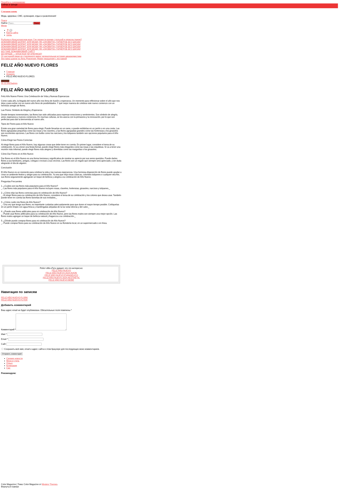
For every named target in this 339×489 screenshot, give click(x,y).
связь (9, 35)
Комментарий (8, 329)
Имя (4, 334)
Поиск (4, 20)
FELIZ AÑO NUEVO (61, 270)
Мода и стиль (12, 361)
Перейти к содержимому (13, 2)
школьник (58, 7)
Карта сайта (12, 33)
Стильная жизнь (9, 11)
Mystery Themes (49, 484)
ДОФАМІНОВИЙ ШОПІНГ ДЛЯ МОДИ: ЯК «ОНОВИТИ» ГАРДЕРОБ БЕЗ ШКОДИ (41, 42)
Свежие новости (14, 358)
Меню (4, 26)
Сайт (3, 344)
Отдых (9, 363)
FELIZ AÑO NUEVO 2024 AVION (61, 273)
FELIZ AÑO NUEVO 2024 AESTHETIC (61, 278)
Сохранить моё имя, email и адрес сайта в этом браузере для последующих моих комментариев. (52, 349)
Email (4, 339)
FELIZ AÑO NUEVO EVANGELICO (61, 275)
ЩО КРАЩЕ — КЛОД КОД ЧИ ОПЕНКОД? (21, 54)
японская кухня (8, 7)
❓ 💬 (9, 30)
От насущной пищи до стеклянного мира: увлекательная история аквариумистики (41, 56)
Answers (5, 81)
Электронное (22, 7)
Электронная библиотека (41, 7)
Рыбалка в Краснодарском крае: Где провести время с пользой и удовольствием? (41, 39)
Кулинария (11, 365)
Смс (8, 368)
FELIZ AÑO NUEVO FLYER (14, 300)
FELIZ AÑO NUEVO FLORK (14, 297)
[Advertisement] (61, 245)
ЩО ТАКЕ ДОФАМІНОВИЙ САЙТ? (18, 51)
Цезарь (66, 7)
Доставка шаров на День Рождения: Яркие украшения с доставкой (34, 59)
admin (14, 83)
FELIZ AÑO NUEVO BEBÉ (61, 280)
